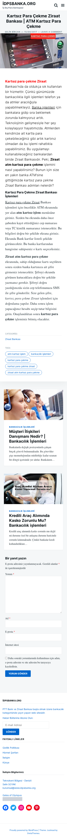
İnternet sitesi (12, 644)
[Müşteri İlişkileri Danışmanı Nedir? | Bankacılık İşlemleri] (33, 404)
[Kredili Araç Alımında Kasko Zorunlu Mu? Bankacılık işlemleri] (33, 489)
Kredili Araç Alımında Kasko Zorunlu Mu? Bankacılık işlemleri (29, 520)
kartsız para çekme (18, 360)
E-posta (10, 631)
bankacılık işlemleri (41, 353)
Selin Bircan (12, 32)
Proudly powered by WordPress (24, 830)
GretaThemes (33, 833)
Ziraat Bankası (12, 339)
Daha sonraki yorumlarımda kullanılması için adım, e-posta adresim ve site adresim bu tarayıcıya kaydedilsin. (32, 662)
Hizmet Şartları (10, 752)
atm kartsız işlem (17, 353)
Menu (62, 5)
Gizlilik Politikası (11, 747)
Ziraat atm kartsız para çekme (24, 372)
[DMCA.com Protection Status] (12, 800)
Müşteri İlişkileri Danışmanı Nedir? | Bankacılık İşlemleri (27, 436)
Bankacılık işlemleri (22, 427)
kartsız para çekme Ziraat (21, 366)
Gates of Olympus (12, 795)
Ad (7, 618)
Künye (6, 762)
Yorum (9, 574)
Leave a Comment (51, 32)
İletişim (6, 757)
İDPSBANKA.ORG (19, 3)
